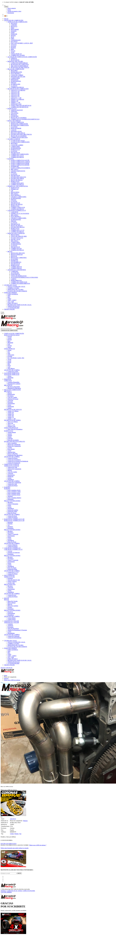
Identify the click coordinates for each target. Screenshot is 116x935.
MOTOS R (14, 256)
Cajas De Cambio (12, 397)
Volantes (9, 435)
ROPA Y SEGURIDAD (14, 120)
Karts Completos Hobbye (14, 497)
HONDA (13, 47)
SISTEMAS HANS (16, 131)
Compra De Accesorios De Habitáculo (17, 461)
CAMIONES (14, 271)
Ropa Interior (11, 449)
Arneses (9, 434)
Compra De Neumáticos (13, 459)
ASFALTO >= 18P (16, 98)
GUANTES (14, 127)
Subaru (9, 350)
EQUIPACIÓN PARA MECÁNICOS (21, 134)
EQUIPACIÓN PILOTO (18, 227)
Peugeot (9, 336)
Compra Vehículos (12, 545)
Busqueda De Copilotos (13, 383)
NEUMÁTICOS (15, 152)
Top (20, 833)
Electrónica (10, 396)
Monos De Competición (13, 444)
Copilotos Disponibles (13, 382)
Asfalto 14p (10, 412)
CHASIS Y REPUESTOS (18, 171)
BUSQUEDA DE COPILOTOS (20, 64)
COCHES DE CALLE (10, 285)
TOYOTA (14, 44)
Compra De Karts (12, 516)
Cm (8, 525)
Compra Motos (11, 618)
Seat (8, 351)
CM (12, 190)
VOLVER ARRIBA (6, 892)
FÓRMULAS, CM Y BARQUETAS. (17, 186)
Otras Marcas (11, 368)
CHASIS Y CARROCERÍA (18, 196)
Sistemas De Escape (12, 399)
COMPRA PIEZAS (16, 268)
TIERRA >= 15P (15, 102)
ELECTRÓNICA (16, 73)
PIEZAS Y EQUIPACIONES (12, 501)
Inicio (5, 675)
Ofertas (9, 376)
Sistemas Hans (11, 452)
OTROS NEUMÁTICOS (11, 428)
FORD (13, 32)
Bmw (8, 341)
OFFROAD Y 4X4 (16, 104)
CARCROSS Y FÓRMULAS (12, 548)
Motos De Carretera (12, 605)
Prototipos (10, 526)
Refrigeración (11, 394)
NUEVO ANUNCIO (6, 667)
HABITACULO (8, 431)
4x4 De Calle (11, 583)
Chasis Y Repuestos (12, 504)
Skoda (9, 347)
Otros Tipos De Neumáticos (14, 429)
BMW (12, 28)
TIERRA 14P (14, 101)
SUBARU (14, 31)
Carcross (9, 551)
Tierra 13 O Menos (12, 421)
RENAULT (14, 26)
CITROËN (14, 25)
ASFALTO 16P (15, 95)
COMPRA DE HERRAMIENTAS (20, 283)
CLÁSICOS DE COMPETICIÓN (20, 142)
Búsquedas (10, 377)
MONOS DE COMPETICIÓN (19, 123)
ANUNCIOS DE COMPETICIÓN (13, 20)
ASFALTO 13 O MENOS (18, 90)
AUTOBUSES (15, 273)
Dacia (9, 365)
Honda (9, 362)
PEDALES (14, 114)
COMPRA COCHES (13, 288)
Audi (8, 367)
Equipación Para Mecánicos (14, 455)
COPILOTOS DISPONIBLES (19, 63)
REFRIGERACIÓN (16, 72)
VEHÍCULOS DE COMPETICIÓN (17, 22)
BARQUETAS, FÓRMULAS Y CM (14, 519)
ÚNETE (19, 873)
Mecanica (10, 502)
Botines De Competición (14, 446)
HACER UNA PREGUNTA (8, 843)
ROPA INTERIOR (16, 128)
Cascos (9, 450)
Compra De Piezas (12, 458)
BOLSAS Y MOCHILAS (18, 133)
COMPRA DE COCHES (18, 55)
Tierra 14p (10, 423)
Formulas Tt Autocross (13, 552)
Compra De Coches (12, 371)
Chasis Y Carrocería (12, 534)
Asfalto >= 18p (11, 418)
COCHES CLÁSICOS (13, 139)
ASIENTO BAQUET (17, 110)
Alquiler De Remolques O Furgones (17, 630)
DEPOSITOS (14, 79)
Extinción (10, 438)
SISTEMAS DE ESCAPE (18, 76)
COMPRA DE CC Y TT (17, 230)
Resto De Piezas (11, 513)
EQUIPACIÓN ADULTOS (18, 177)
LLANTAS (14, 85)
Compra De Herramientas (14, 637)
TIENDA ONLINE (9, 309)
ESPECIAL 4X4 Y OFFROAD (16, 233)
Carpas (9, 631)
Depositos (10, 402)
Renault (9, 339)
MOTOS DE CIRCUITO (18, 253)
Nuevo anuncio (11, 8)
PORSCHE (14, 34)
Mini (8, 364)
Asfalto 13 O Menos (12, 411)
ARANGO (13, 819)
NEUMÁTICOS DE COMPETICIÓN (18, 88)
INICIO (6, 19)
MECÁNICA (14, 193)
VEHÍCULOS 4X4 (9, 577)
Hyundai (9, 356)
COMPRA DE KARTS (17, 183)
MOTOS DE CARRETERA (19, 257)
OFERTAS (14, 58)
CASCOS (13, 130)
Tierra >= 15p (11, 424)
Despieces (10, 612)
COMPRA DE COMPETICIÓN (20, 154)
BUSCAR (19, 328)
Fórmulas (9, 523)
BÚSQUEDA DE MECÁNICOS (20, 67)
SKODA (13, 35)
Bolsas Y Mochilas (12, 453)
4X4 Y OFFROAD (9, 575)
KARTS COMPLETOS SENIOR (20, 165)
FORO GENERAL (12, 294)
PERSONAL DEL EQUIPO (15, 61)
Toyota (9, 359)
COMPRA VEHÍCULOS (18, 207)
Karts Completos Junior (13, 493)
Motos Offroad (11, 602)
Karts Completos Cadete (14, 491)
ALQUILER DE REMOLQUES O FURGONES (24, 277)
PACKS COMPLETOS (17, 122)
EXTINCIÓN (14, 116)
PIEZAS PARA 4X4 (9, 584)
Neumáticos (10, 479)
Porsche (9, 345)
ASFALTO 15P (15, 93)
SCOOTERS (14, 259)
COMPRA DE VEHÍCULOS (19, 282)
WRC (9, 295)
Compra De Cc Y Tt (12, 572)
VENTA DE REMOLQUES (18, 276)
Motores (9, 393)
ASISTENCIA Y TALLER (11, 621)
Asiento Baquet (11, 432)
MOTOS (9, 251)
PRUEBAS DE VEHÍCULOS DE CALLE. (19, 304)
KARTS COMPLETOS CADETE (20, 161)
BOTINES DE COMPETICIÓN (20, 125)
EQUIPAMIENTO (16, 262)
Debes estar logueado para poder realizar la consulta (14, 848)
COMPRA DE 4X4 (16, 248)
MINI (12, 49)
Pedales (9, 437)
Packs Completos (12, 443)
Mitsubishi (10, 342)
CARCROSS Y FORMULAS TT (13, 549)
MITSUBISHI (15, 29)
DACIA (13, 50)
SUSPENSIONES (16, 81)
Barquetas (10, 522)
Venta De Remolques (13, 628)
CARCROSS (14, 212)
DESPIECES (14, 260)
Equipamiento (11, 613)
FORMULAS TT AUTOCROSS (20, 213)
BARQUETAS (15, 187)
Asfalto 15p (10, 414)
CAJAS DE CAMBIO (17, 75)
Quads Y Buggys (12, 581)
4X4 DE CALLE (15, 239)
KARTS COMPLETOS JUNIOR (20, 163)
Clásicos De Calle (12, 467)
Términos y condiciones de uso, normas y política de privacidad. (18, 890)
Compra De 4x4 (11, 595)
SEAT (12, 37)
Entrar (9, 9)
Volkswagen (10, 354)
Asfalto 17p (10, 417)
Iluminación (10, 406)
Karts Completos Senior (13, 494)
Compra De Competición (14, 482)
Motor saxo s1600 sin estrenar (12, 680)
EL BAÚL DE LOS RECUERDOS (17, 291)
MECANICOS (8, 385)
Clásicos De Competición (14, 469)
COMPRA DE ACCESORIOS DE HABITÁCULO (25, 119)
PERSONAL (7, 379)
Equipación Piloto (12, 569)
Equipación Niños (12, 511)
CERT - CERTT (11, 300)
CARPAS (13, 279)
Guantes (9, 447)
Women (16, 833)
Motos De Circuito (12, 601)
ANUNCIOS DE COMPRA (12, 370)
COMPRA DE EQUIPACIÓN (19, 137)
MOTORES (14, 70)
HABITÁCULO (12, 108)
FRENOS (13, 82)
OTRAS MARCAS (16, 54)
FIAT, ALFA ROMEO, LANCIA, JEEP (22, 43)
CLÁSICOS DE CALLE (18, 140)
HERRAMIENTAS (16, 280)
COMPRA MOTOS (16, 266)
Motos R (9, 604)
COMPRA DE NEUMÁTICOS (19, 107)
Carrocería (10, 400)
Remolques (10, 499)
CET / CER (10, 301)
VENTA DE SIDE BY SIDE (19, 236)
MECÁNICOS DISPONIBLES (19, 66)
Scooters (9, 607)
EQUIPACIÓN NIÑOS (17, 178)
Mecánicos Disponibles (13, 386)
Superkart (10, 496)
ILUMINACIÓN (15, 84)
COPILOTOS (8, 380)
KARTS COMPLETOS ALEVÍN (20, 160)
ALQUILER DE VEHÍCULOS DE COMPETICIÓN (22, 57)
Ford (8, 344)
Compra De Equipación (13, 462)
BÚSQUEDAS (15, 60)
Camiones (10, 624)
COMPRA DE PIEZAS (17, 87)
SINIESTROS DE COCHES (15, 289)
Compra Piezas (11, 619)
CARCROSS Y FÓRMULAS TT (16, 210)
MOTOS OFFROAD (17, 254)
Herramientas (11, 633)
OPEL (12, 38)
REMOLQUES (15, 181)
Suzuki (9, 361)
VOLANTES (14, 113)
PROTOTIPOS (15, 192)
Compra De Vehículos (13, 636)
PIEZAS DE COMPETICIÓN (15, 69)
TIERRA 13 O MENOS (17, 99)
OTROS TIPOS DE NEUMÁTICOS (21, 105)
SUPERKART (15, 166)
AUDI (12, 52)
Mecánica (10, 531)
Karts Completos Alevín (13, 490)
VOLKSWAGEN (16, 40)
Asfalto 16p (10, 415)
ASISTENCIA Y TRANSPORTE (16, 269)
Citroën (9, 338)
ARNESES (14, 111)
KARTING (10, 158)
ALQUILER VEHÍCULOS (11, 373)
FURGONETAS (15, 274)
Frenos (9, 405)
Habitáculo (10, 476)
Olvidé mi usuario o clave (14, 11)
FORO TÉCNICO (12, 303)
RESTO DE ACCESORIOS (18, 117)
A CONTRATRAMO (13, 308)
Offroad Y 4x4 (11, 426)
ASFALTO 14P (15, 92)
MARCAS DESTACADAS (11, 335)
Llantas (9, 408)
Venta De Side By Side (13, 580)
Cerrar (6, 6)
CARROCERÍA (15, 78)
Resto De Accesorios (13, 440)
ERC (8, 297)
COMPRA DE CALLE (17, 155)
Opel (8, 353)
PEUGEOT (14, 23)
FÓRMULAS (14, 189)
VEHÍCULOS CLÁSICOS (11, 464)
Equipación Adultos (12, 510)
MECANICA (14, 169)
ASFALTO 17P (15, 96)
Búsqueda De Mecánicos (14, 388)
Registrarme (10, 13)
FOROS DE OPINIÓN (10, 292)
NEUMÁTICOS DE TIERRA (12, 420)
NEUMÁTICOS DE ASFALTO (13, 409)
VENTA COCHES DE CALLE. (16, 286)
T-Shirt (12, 833)
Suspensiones (11, 403)
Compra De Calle (12, 484)
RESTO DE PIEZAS (17, 180)
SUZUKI (13, 46)
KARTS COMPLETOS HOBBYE (20, 168)
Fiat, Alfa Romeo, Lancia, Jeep (15, 358)
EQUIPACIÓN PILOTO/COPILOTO (14, 441)
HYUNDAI (14, 41)
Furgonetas (10, 627)
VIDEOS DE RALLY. (13, 306)
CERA (9, 298)
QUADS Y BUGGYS (17, 238)
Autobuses (10, 625)
